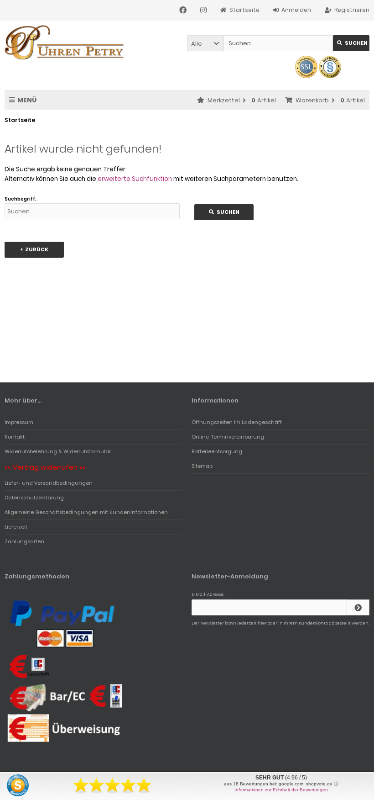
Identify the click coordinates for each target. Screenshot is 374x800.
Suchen (351, 43)
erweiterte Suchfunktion (135, 179)
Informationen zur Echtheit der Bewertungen (281, 789)
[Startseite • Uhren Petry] (65, 42)
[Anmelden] (358, 607)
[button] (205, 43)
